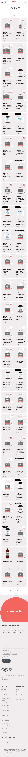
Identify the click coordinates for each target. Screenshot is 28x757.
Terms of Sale (5, 705)
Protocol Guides (20, 699)
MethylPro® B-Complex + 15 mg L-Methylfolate (20, 341)
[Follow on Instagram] (6, 737)
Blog (17, 691)
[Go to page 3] (10, 590)
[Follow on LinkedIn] (14, 737)
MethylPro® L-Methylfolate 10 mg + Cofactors (7, 407)
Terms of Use (4, 702)
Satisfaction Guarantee (4, 695)
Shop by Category (6, 725)
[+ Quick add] (11, 28)
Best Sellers (4, 723)
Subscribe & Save (5, 732)
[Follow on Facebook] (2, 737)
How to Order (19, 694)
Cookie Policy (5, 710)
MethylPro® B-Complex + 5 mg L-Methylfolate (7, 363)
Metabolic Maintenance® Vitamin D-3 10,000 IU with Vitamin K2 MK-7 (20, 246)
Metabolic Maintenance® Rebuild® (20, 58)
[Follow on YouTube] (10, 737)
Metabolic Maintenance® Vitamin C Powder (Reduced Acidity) (7, 246)
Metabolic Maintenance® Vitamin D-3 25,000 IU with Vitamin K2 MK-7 (20, 271)
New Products (5, 720)
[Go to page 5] (17, 590)
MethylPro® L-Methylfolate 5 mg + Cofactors (20, 451)
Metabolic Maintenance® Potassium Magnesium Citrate (7, 35)
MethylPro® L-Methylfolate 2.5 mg (20, 429)
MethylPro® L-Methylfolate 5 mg (6, 451)
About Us (3, 689)
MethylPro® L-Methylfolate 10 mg (7, 384)
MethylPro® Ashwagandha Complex (20, 318)
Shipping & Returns (21, 697)
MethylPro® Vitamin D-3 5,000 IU (19, 541)
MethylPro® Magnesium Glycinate (6, 494)
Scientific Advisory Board (6, 699)
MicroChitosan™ (20, 561)
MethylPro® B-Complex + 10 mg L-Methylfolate (7, 341)
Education (18, 689)
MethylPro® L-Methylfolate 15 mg (20, 407)
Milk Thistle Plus (7, 581)
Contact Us (4, 691)
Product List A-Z (5, 718)
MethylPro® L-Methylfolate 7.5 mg (7, 473)
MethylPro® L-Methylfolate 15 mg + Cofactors (7, 429)
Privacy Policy (5, 708)
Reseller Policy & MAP (20, 702)
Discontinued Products (5, 729)
